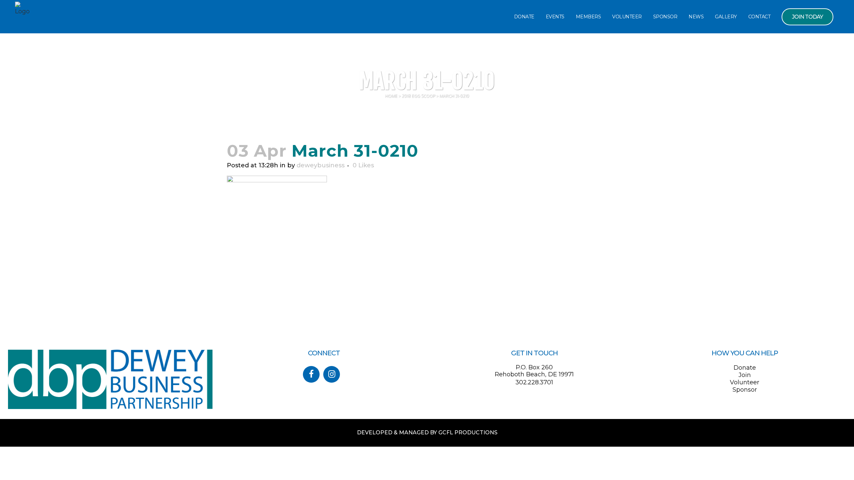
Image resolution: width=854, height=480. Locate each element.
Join (745, 375)
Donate (745, 367)
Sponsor (745, 389)
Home (391, 95)
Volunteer (744, 382)
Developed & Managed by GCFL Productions (427, 432)
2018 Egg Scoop (418, 95)
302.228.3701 (534, 382)
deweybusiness (321, 165)
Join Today (807, 17)
